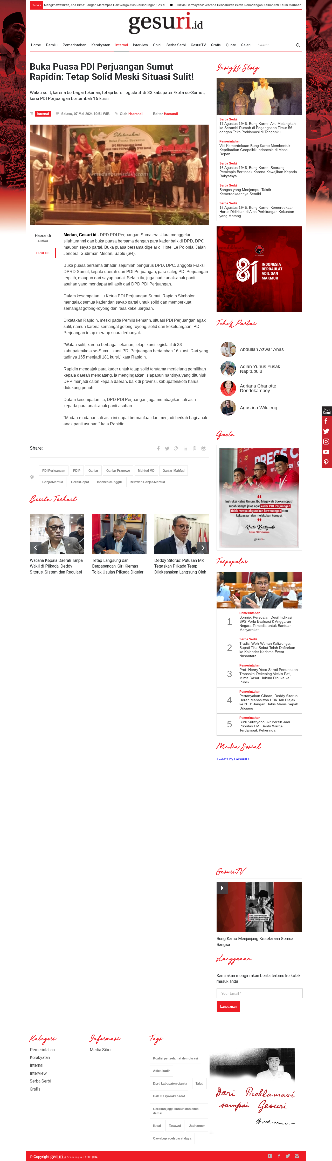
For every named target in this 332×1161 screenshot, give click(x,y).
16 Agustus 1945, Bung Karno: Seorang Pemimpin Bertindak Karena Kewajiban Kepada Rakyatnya (258, 172)
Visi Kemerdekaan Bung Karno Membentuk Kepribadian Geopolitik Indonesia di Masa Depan (254, 150)
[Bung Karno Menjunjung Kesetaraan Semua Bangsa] (259, 907)
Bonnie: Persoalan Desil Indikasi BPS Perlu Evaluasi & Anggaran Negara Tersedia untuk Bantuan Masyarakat (265, 623)
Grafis (216, 45)
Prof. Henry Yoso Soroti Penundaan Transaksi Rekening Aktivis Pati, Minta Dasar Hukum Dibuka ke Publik (268, 676)
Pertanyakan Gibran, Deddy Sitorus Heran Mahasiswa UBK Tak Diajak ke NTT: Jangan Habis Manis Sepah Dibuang (268, 702)
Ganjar (93, 470)
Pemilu (52, 45)
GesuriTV (198, 45)
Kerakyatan (101, 45)
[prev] (203, 548)
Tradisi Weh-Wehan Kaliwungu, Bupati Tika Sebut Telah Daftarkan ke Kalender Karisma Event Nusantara (267, 649)
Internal (121, 45)
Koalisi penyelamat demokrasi (175, 1058)
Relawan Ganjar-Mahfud (147, 482)
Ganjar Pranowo (118, 470)
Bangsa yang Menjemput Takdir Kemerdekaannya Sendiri (245, 192)
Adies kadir (161, 1071)
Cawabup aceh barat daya (172, 1138)
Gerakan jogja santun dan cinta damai (176, 1111)
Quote (231, 45)
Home (36, 45)
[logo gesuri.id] (166, 23)
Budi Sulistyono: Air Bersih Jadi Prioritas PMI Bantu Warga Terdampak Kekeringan (264, 726)
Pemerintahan (74, 45)
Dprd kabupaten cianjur (170, 1083)
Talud (199, 1083)
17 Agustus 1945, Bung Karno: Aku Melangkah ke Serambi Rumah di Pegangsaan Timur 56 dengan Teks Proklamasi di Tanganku (257, 127)
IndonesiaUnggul (109, 482)
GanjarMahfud (52, 482)
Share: (36, 448)
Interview (140, 45)
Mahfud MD (146, 470)
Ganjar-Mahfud (173, 470)
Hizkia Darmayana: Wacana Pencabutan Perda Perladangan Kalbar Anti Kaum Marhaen (190, 5)
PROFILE (43, 253)
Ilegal (157, 1126)
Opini (157, 45)
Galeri (246, 45)
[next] (36, 548)
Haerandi (135, 114)
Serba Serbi (176, 45)
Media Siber (101, 1049)
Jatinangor (197, 1126)
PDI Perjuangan (53, 470)
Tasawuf (175, 1126)
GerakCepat (80, 482)
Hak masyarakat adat (169, 1096)
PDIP (76, 470)
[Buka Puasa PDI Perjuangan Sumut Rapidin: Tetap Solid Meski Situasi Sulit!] (119, 175)
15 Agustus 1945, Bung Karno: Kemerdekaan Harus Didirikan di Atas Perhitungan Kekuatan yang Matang (256, 211)
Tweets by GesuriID (233, 759)
